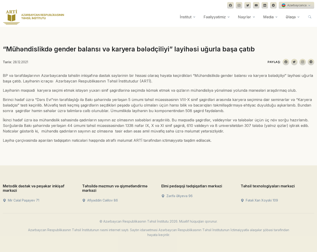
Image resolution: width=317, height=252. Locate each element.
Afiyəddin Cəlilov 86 (102, 200)
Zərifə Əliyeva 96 (179, 196)
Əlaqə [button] (291, 17)
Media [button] (268, 17)
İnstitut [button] (185, 17)
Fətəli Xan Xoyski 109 (261, 200)
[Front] (34, 17)
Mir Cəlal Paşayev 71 (23, 200)
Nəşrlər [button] (244, 17)
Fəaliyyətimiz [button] (215, 17)
